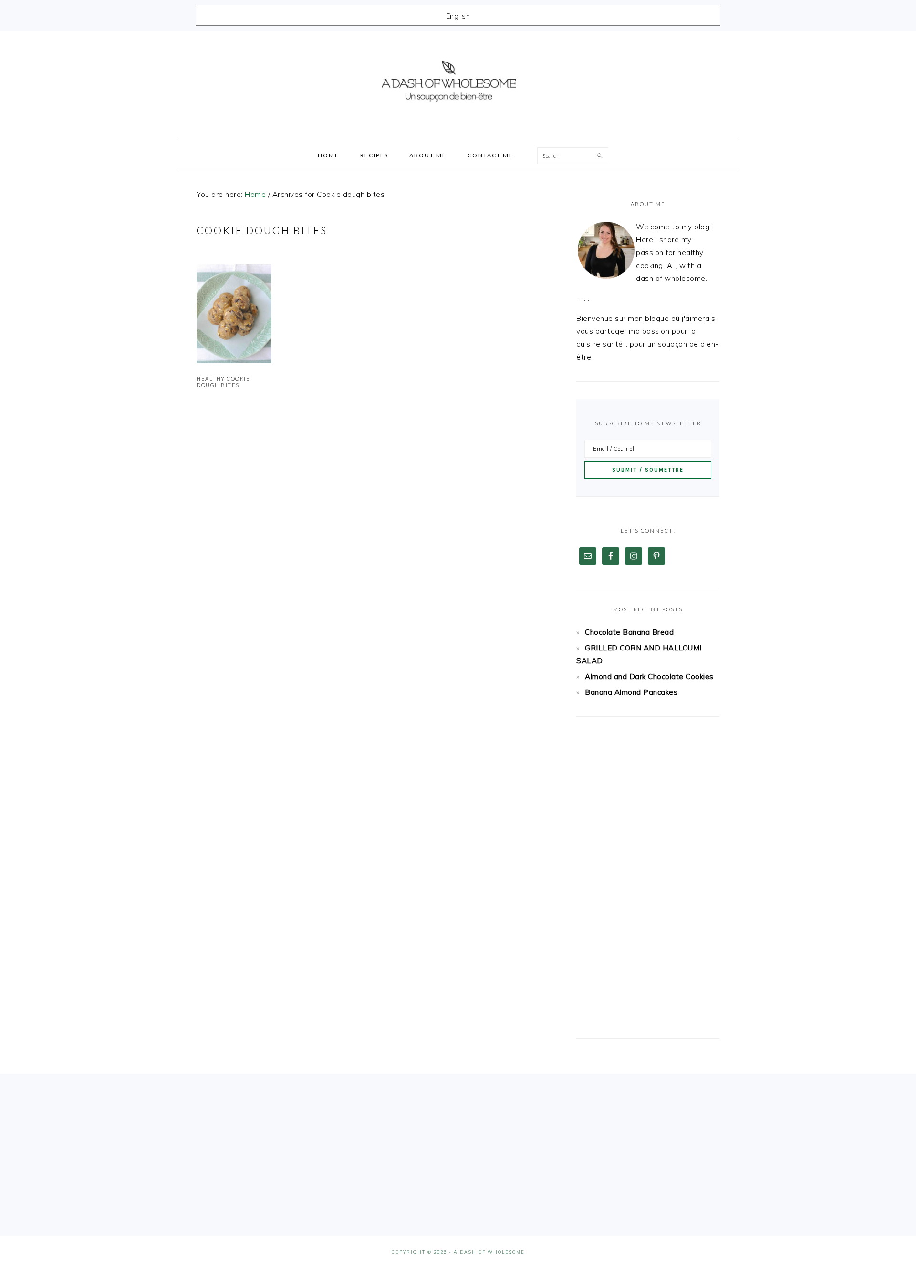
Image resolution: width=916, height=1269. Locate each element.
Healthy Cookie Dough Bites (223, 381)
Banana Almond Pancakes (631, 692)
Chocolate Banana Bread (629, 632)
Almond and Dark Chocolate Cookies (649, 676)
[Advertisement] (647, 877)
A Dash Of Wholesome (458, 82)
